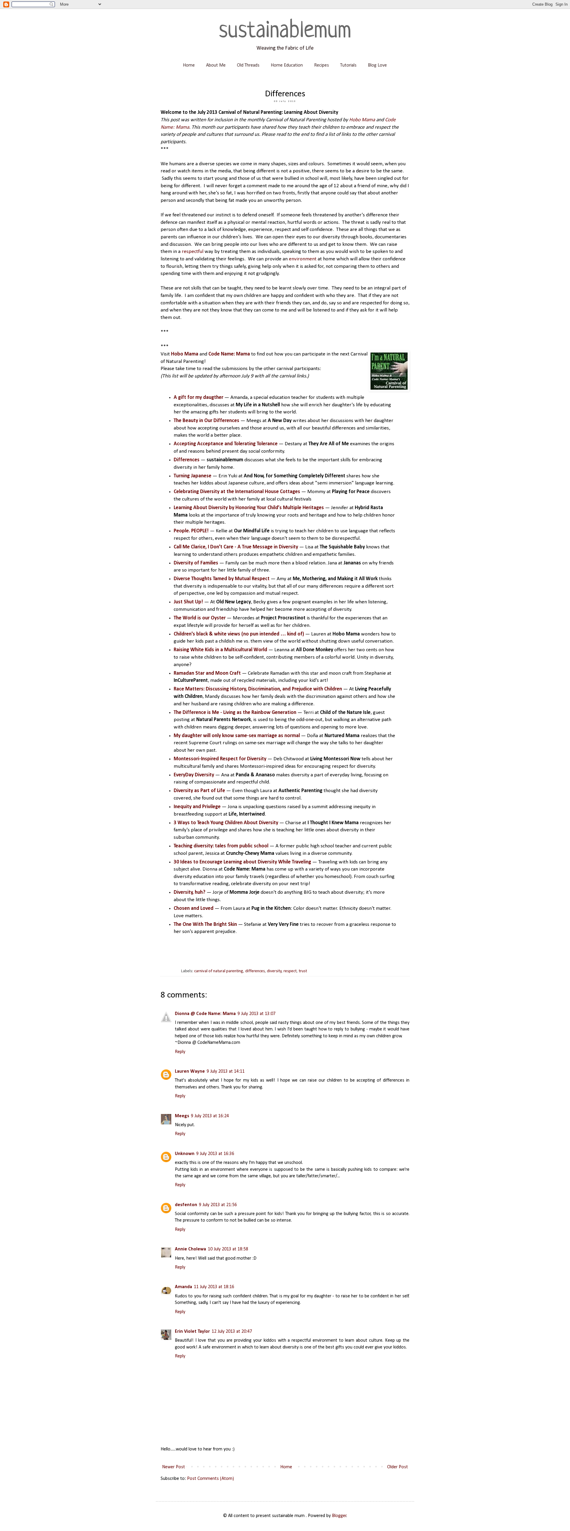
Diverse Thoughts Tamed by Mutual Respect (222, 578)
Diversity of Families (196, 563)
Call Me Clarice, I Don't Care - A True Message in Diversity (236, 547)
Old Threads (248, 65)
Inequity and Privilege (197, 806)
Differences (187, 459)
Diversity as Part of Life (199, 790)
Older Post (397, 1467)
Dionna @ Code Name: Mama (205, 1013)
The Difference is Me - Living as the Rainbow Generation (235, 712)
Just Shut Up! (188, 602)
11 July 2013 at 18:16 (214, 1287)
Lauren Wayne (190, 1071)
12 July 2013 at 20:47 (232, 1331)
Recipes (321, 65)
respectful (192, 251)
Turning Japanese (192, 476)
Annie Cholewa (190, 1249)
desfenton (186, 1205)
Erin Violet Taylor (192, 1331)
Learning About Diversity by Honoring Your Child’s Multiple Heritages (249, 507)
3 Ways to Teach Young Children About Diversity (226, 822)
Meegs (182, 1116)
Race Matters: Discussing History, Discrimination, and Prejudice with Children (258, 689)
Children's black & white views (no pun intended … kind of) (239, 634)
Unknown (184, 1153)
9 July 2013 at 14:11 (226, 1071)
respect (290, 971)
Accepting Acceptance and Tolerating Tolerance (226, 443)
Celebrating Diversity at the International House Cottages (237, 491)
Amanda (183, 1287)
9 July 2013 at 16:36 (215, 1153)
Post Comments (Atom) (210, 1478)
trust (303, 971)
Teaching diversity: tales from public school (221, 846)
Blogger (339, 1515)
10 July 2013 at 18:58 (228, 1249)
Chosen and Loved (193, 908)
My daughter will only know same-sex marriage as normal (237, 735)
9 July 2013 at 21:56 (218, 1205)
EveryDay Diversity (194, 775)
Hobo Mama (362, 119)
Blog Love (377, 65)
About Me (216, 65)
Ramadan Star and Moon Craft (207, 673)
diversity (274, 971)
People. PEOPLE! (191, 531)
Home (189, 65)
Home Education (287, 65)
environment (302, 259)
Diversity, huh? (189, 892)
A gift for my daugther (198, 397)
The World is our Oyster (200, 618)
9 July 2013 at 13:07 (257, 1013)
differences (255, 971)
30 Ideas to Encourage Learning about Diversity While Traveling (242, 862)
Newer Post (173, 1467)
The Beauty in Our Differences (207, 420)
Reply (180, 1051)
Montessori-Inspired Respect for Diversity (220, 758)
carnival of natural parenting (218, 971)
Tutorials (348, 65)
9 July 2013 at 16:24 (210, 1116)
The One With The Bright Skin (205, 924)
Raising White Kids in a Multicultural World (220, 649)
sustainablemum (285, 31)
